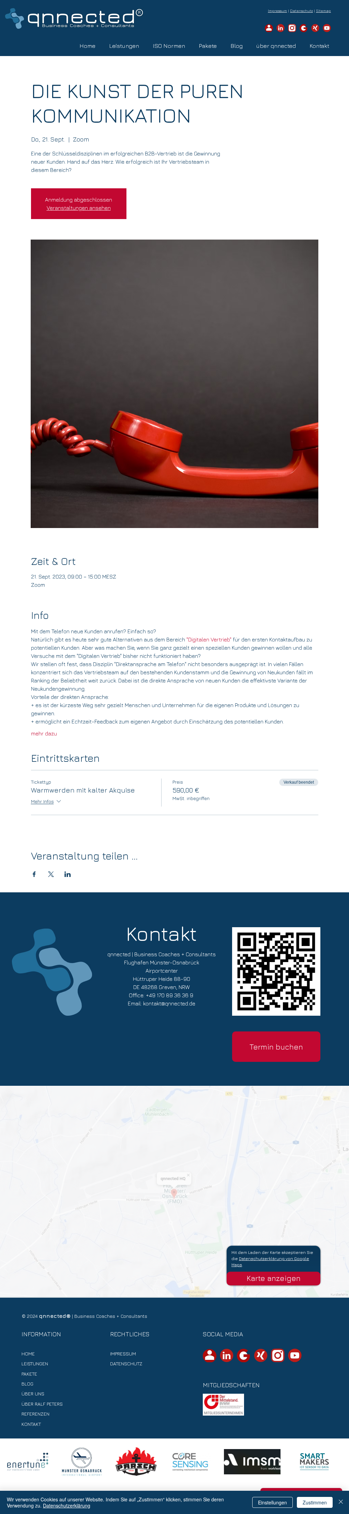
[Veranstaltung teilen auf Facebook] (34, 874)
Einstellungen (272, 1502)
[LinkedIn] (280, 28)
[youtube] (327, 28)
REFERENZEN (35, 1414)
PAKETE (29, 1374)
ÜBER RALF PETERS (42, 1404)
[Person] (269, 28)
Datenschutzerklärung (66, 1505)
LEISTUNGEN (34, 1363)
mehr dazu (44, 733)
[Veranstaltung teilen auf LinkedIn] (67, 874)
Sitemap (323, 11)
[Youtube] (295, 1355)
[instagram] (292, 28)
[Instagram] (278, 1355)
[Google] (304, 28)
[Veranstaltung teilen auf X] (51, 874)
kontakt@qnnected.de (169, 1003)
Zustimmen (315, 1502)
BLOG (27, 1384)
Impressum (277, 11)
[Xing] (315, 28)
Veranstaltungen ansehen (79, 208)
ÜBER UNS (32, 1393)
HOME (28, 1353)
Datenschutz (301, 11)
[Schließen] (341, 1502)
